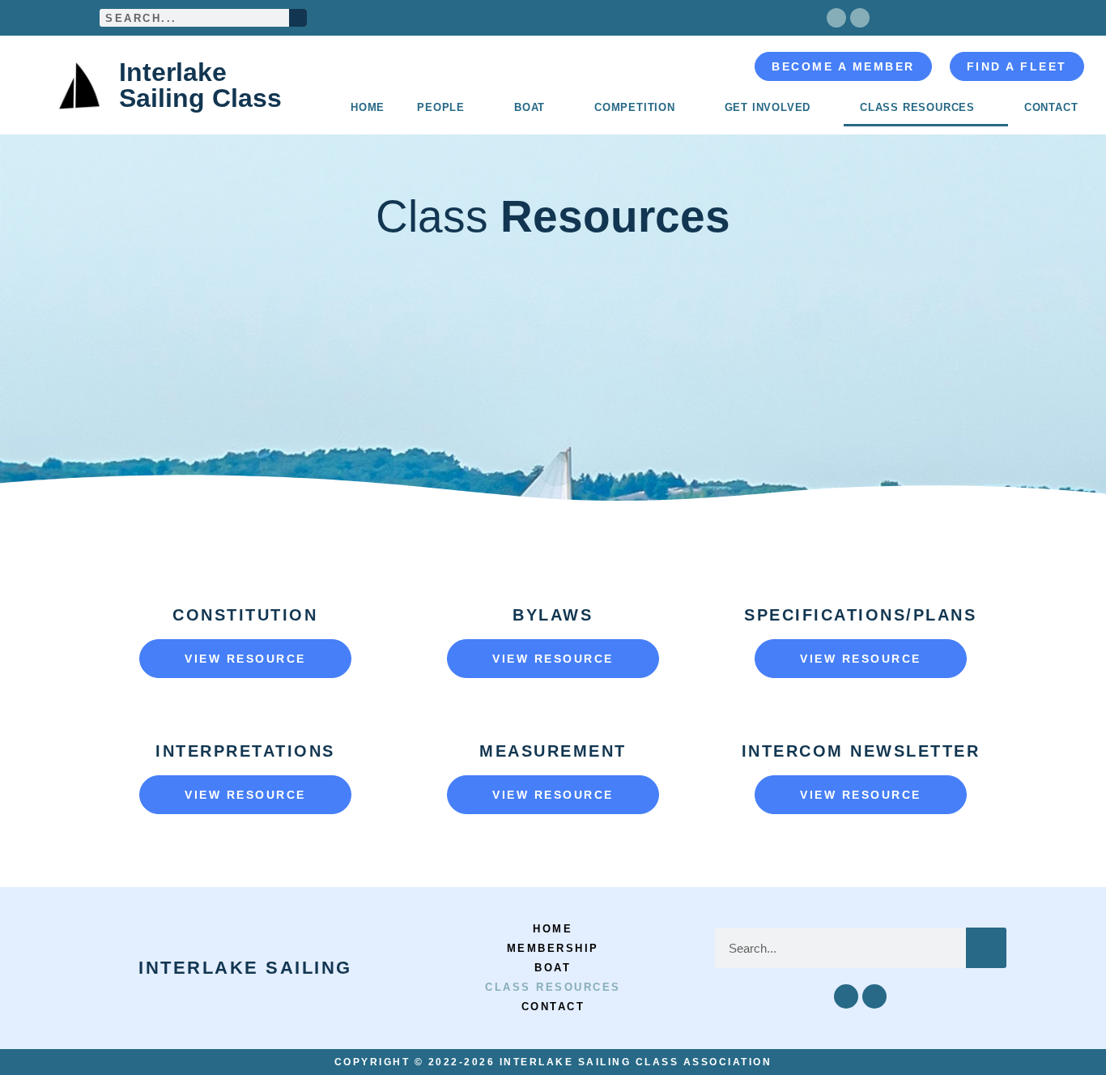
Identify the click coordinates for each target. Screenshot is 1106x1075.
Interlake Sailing (245, 968)
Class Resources (917, 107)
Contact (1051, 107)
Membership (553, 948)
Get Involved (768, 107)
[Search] (298, 18)
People (441, 107)
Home (368, 107)
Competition (634, 107)
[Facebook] (836, 18)
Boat (529, 107)
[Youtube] (860, 18)
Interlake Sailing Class (200, 85)
